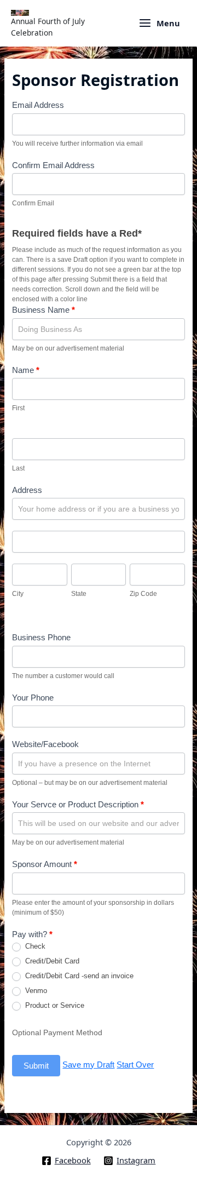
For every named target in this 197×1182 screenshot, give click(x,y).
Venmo (35, 990)
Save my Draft (88, 1064)
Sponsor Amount (44, 864)
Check (34, 946)
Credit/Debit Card (51, 961)
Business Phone (41, 637)
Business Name (43, 309)
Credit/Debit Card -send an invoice (78, 976)
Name (25, 370)
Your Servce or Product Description (78, 804)
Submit (36, 1065)
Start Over (135, 1064)
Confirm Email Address (53, 165)
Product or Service (53, 1005)
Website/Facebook (45, 744)
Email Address (38, 105)
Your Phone (33, 697)
